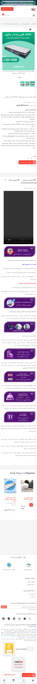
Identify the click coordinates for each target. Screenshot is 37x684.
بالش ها (30, 501)
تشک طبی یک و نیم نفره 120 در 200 (11, 24)
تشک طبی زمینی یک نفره (11, 504)
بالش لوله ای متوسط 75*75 (28, 498)
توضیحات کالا (13, 180)
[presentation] (34, 516)
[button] (19, 77)
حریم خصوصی (31, 584)
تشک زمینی (31, 637)
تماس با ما (32, 594)
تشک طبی (34, 24)
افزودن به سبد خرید (25, 162)
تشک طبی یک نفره (25, 24)
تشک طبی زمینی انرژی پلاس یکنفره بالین (10, 499)
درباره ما (32, 597)
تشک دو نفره (9, 636)
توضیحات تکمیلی (27, 180)
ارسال (3, 607)
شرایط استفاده (31, 582)
